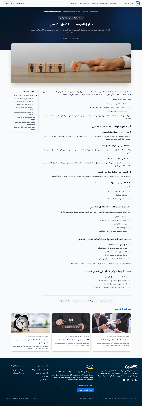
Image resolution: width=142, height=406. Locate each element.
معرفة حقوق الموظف (124, 116)
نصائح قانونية (77, 301)
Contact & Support (87, 398)
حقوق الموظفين (105, 301)
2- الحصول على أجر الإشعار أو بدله (23, 101)
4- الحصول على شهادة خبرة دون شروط (24, 108)
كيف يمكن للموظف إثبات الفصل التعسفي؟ (26, 118)
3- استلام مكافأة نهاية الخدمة (25, 104)
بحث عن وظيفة (128, 3)
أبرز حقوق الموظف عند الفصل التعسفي (24, 95)
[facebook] (136, 380)
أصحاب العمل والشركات (99, 3)
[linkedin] (128, 380)
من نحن (45, 376)
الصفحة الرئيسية (94, 11)
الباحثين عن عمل (115, 3)
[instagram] (132, 380)
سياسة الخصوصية (18, 370)
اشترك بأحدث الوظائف (85, 390)
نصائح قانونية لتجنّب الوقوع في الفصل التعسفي (24, 128)
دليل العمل (73, 3)
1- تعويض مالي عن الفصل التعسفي (23, 98)
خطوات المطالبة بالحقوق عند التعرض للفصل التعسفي (24, 123)
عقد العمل (64, 301)
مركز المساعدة (84, 3)
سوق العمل (91, 301)
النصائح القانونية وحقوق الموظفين (71, 11)
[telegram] (124, 380)
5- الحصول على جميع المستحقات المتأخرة (23, 113)
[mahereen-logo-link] (137, 3)
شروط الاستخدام (18, 373)
